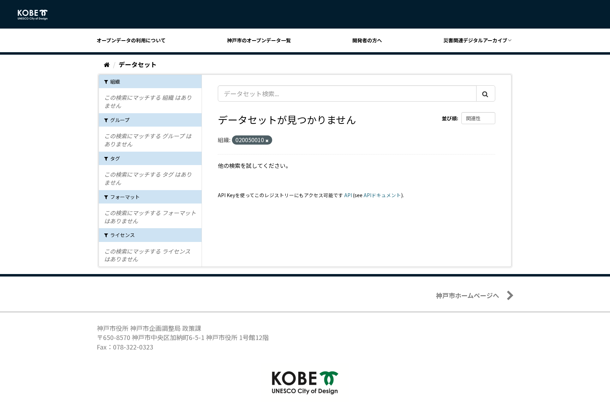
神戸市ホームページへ (467, 295)
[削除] (267, 140)
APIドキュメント (382, 195)
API (348, 195)
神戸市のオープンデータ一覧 (259, 40)
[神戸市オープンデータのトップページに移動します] (36, 15)
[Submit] (485, 93)
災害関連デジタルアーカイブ (475, 40)
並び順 (449, 118)
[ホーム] (107, 64)
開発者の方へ (367, 40)
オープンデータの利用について (131, 40)
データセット (138, 64)
